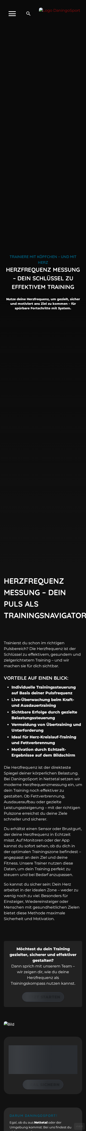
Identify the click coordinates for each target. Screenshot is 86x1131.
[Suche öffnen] (28, 14)
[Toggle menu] (12, 13)
